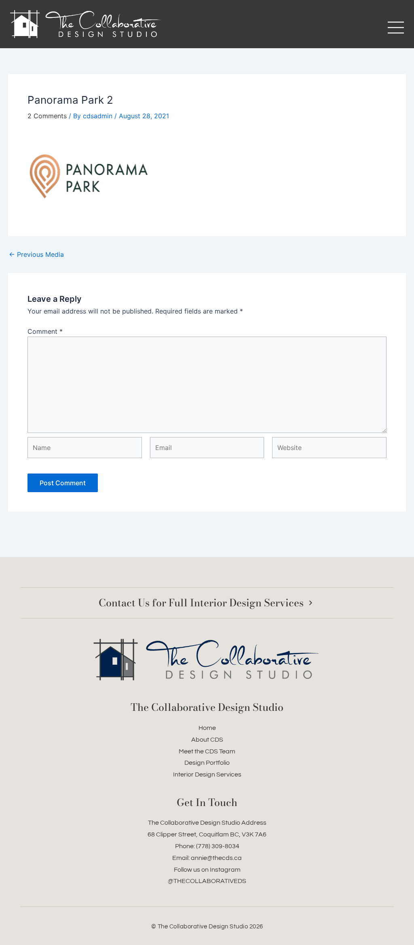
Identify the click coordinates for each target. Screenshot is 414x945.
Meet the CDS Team (207, 751)
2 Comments (47, 116)
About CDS (207, 739)
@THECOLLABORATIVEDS (207, 881)
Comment (45, 331)
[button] (308, 28)
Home (207, 728)
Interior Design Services (207, 774)
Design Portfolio (207, 762)
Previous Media (36, 254)
